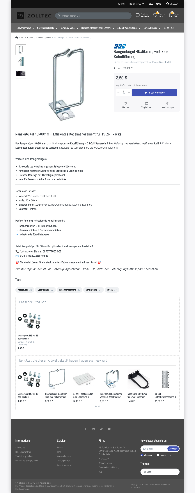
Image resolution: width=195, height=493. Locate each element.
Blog (151, 4)
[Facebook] (85, 429)
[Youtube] (109, 429)
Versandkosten (141, 85)
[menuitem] (25, 28)
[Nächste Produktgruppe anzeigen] (176, 388)
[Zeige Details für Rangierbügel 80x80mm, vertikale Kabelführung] (56, 379)
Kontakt (121, 4)
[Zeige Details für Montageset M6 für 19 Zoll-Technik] (29, 320)
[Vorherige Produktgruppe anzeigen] (18, 388)
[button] (118, 92)
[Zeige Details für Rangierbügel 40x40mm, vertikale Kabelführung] (111, 379)
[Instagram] (93, 429)
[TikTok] (101, 429)
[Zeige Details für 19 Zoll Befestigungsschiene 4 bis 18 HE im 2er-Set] (166, 379)
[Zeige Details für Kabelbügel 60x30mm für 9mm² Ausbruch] (139, 379)
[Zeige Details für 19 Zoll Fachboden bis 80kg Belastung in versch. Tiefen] (84, 379)
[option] (21, 49)
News (158, 4)
